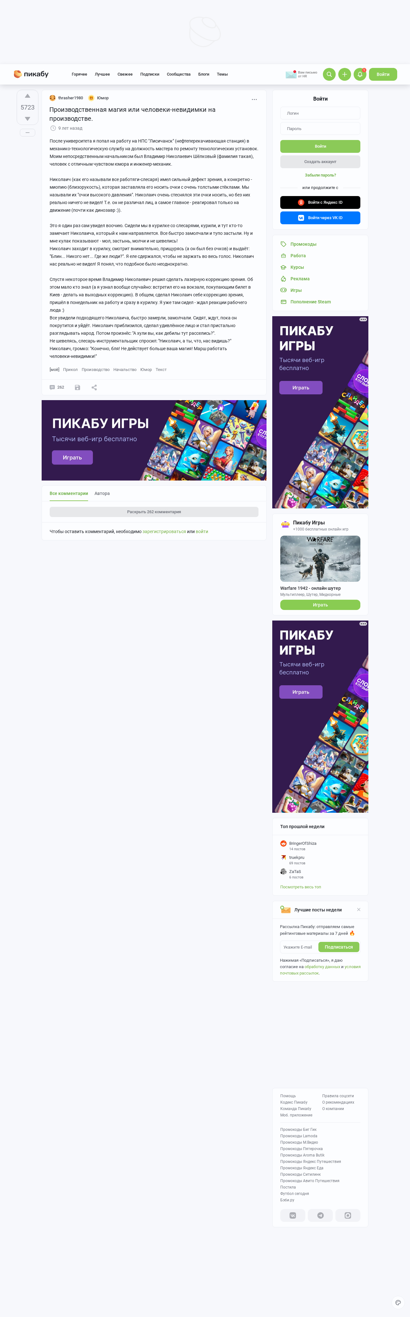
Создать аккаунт (320, 161)
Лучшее (102, 74)
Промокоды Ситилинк (300, 1174)
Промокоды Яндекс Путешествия (310, 1161)
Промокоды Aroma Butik (302, 1155)
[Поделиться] (94, 387)
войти (202, 531)
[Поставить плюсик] (27, 96)
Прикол (70, 369)
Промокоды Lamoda (298, 1136)
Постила (288, 1187)
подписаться (339, 947)
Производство (96, 369)
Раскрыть (154, 511)
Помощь (288, 1096)
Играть (320, 604)
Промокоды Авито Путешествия (310, 1181)
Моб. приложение (296, 1115)
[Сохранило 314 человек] (77, 387)
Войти (383, 74)
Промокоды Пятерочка (301, 1149)
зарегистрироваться (164, 531)
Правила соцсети (338, 1096)
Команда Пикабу (295, 1109)
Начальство (124, 369)
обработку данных (322, 966)
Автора (102, 493)
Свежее (125, 74)
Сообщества (179, 74)
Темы (222, 74)
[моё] (54, 369)
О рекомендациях (338, 1102)
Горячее (79, 74)
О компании (333, 1109)
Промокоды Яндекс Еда (302, 1168)
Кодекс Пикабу (294, 1102)
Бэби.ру (287, 1200)
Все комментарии (69, 493)
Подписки (149, 74)
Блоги (203, 74)
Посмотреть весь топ (300, 887)
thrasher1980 (70, 97)
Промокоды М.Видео (299, 1142)
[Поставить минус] (27, 119)
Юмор (146, 369)
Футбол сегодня (294, 1193)
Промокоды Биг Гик (298, 1129)
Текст (161, 369)
